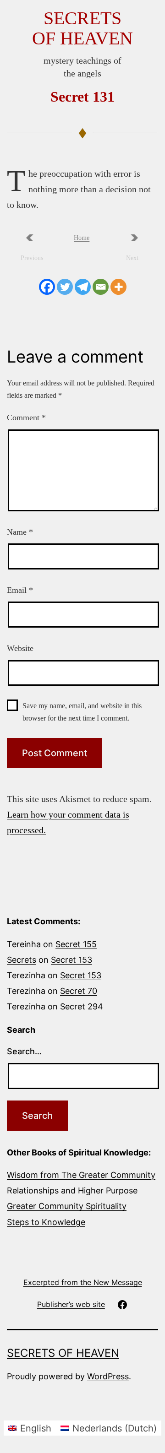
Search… (24, 1051)
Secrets (21, 960)
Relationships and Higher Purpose (72, 1190)
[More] (118, 287)
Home (81, 237)
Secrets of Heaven (82, 28)
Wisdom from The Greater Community (81, 1175)
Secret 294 (81, 1006)
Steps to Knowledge (46, 1222)
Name (20, 532)
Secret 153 (71, 960)
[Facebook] (47, 287)
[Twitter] (65, 287)
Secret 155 (76, 944)
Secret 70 (78, 991)
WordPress (108, 1376)
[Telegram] (83, 287)
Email (20, 590)
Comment (26, 417)
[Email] (101, 287)
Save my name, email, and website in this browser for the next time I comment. (82, 712)
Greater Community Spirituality (66, 1206)
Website (20, 648)
